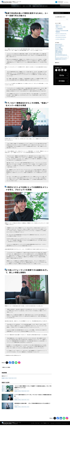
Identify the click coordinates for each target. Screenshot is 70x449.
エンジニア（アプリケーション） (61, 78)
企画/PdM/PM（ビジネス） (61, 79)
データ (65, 75)
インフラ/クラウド (59, 75)
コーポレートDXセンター (17, 26)
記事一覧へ (57, 83)
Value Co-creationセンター (61, 54)
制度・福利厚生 (59, 72)
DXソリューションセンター (61, 56)
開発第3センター (59, 45)
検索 (67, 40)
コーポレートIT (44, 26)
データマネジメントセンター (61, 58)
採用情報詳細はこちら (59, 33)
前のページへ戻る (6, 388)
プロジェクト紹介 (59, 69)
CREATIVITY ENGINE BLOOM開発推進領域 (62, 52)
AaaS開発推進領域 (59, 49)
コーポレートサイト (34, 443)
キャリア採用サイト (44, 443)
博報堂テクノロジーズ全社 (60, 47)
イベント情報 (58, 68)
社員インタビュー (36, 26)
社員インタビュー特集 (27, 26)
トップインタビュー (59, 66)
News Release (59, 65)
